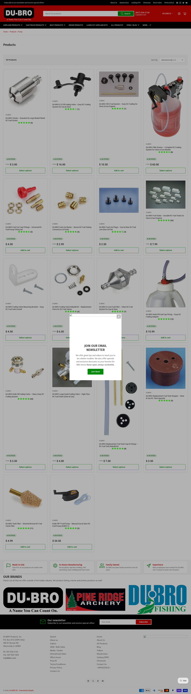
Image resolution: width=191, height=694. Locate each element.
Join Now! (95, 371)
